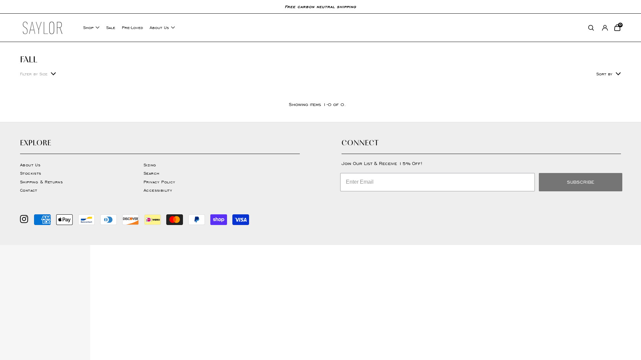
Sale (110, 27)
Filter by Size (33, 73)
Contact (28, 190)
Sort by (604, 73)
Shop (88, 27)
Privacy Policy (159, 181)
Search (151, 173)
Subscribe (580, 182)
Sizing (150, 164)
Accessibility (158, 190)
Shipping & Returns (41, 181)
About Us (159, 27)
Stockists (30, 173)
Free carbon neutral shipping (320, 6)
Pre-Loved (132, 27)
